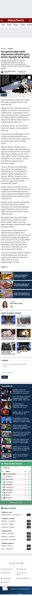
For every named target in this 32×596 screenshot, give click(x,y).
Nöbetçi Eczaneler (7, 569)
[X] (13, 563)
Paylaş (4, 95)
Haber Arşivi (6, 582)
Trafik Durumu (6, 572)
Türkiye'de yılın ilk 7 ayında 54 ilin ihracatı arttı (23, 325)
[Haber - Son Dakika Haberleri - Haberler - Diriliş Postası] (16, 20)
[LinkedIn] (19, 563)
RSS (6, 589)
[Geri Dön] (4, 586)
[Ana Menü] (1, 20)
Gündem (9, 25)
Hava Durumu (22, 569)
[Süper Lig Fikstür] (30, 508)
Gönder (4, 377)
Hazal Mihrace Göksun (16, 303)
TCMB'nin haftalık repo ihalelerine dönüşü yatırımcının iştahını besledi (8, 353)
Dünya (3, 25)
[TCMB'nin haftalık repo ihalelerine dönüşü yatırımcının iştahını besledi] (8, 346)
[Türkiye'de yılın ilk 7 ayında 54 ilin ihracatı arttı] (24, 319)
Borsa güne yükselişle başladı (22, 352)
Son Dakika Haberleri (23, 578)
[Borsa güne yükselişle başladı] (24, 346)
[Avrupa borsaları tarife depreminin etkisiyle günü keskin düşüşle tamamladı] (16, 84)
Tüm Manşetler (7, 578)
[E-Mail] (11, 306)
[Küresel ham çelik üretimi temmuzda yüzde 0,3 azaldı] (24, 333)
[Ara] (30, 20)
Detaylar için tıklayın (16, 502)
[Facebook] (10, 563)
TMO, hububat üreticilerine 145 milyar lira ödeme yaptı (8, 338)
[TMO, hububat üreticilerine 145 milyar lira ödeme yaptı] (8, 333)
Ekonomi (16, 25)
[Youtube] (22, 563)
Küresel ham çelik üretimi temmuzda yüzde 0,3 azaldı (23, 338)
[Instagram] (16, 563)
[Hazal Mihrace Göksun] (5, 304)
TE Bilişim (20, 594)
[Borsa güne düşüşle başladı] (8, 319)
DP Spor (22, 25)
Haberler (3, 48)
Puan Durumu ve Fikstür (22, 573)
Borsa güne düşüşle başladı (8, 324)
